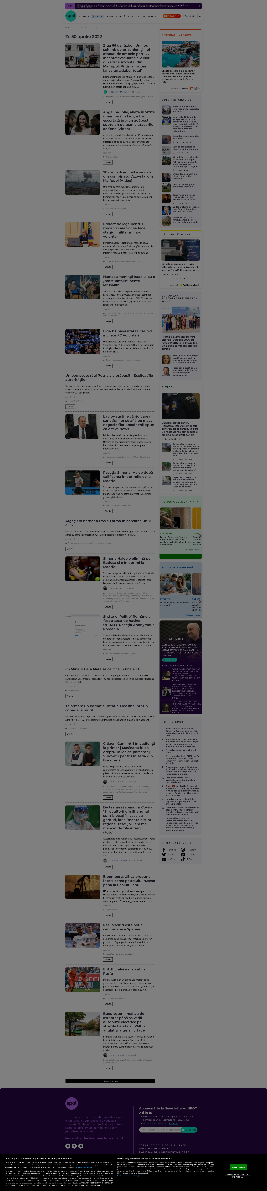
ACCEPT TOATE (238, 1167)
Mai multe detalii (85, 1167)
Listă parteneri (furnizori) (128, 1176)
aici (21, 1180)
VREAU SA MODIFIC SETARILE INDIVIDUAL (237, 1175)
